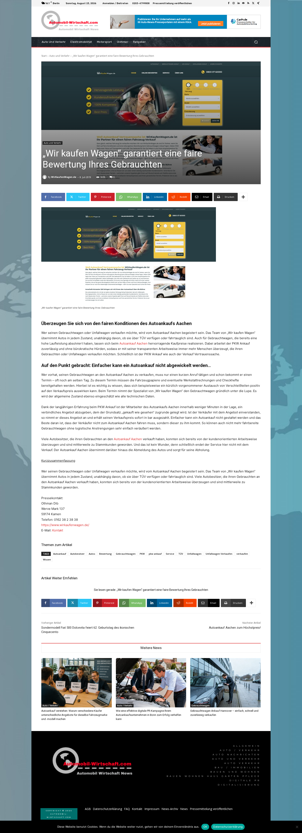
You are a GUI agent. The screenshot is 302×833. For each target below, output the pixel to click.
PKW (142, 553)
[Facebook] (228, 3)
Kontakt (57, 530)
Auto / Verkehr (50, 705)
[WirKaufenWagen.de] (45, 177)
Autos (92, 553)
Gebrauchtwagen (126, 553)
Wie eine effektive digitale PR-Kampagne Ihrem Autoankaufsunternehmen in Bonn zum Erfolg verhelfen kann (148, 715)
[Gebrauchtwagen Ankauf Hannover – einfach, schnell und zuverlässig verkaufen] (225, 682)
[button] (256, 42)
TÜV (180, 553)
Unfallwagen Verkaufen (219, 553)
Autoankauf (59, 553)
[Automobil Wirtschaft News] (93, 762)
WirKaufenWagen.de (63, 176)
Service (170, 553)
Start (44, 56)
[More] (243, 197)
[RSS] (248, 3)
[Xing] (258, 3)
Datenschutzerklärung (228, 826)
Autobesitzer (77, 553)
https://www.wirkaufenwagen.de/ (65, 525)
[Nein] (297, 827)
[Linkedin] (238, 3)
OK (205, 826)
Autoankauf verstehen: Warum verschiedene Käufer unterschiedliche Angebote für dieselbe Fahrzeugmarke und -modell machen (74, 715)
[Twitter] (253, 3)
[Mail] (243, 3)
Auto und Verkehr (59, 56)
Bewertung (105, 553)
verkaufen (242, 553)
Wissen (47, 559)
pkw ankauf (155, 553)
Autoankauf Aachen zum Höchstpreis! (235, 627)
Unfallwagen (194, 553)
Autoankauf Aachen (133, 343)
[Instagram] (233, 3)
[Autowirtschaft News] (70, 22)
